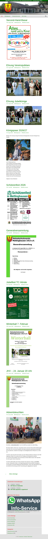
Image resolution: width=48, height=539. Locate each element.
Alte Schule (24, 16)
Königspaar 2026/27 (16, 130)
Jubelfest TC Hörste (16, 282)
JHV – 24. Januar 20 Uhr (19, 371)
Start (2, 16)
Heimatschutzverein (16, 16)
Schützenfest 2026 (16, 185)
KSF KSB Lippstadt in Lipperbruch (19, 489)
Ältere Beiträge (11, 474)
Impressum (21, 536)
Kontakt (25, 536)
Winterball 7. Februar (17, 324)
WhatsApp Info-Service (19, 510)
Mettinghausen (7, 16)
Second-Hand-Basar (16, 20)
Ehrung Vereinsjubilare (18, 65)
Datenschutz (30, 536)
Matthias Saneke (26, 22)
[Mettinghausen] (24, 8)
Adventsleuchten (15, 412)
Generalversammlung (17, 230)
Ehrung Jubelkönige (16, 101)
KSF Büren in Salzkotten (17, 485)
